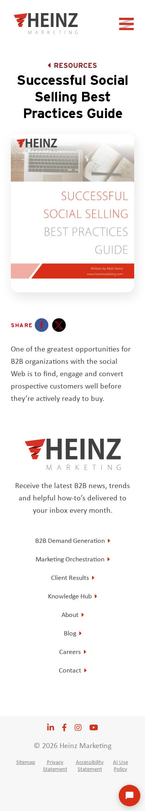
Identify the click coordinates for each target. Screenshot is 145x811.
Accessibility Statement (90, 765)
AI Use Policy (120, 765)
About (69, 614)
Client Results (70, 577)
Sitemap (25, 762)
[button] (41, 325)
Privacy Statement (55, 765)
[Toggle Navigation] (127, 26)
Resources (75, 65)
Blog (70, 633)
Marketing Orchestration (70, 559)
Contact (70, 670)
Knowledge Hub (70, 596)
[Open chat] (129, 795)
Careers (70, 651)
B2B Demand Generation (70, 540)
